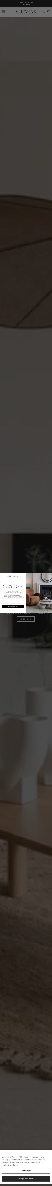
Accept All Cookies (25, 1178)
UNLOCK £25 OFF (13, 606)
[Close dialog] (50, 575)
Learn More (26, 1170)
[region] (26, 1167)
